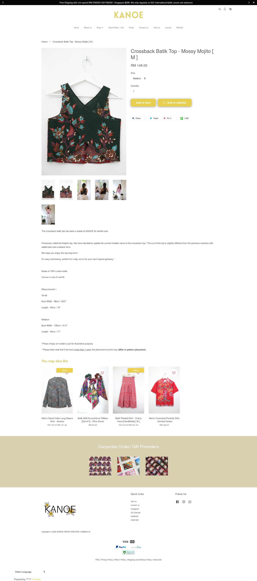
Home (76, 27)
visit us (134, 501)
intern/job (135, 519)
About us (88, 27)
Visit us (156, 27)
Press (131, 27)
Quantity (135, 85)
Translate (36, 579)
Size (133, 72)
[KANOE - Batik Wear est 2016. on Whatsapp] (190, 503)
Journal (168, 27)
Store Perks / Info (116, 27)
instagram (135, 508)
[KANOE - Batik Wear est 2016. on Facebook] (177, 503)
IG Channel (135, 512)
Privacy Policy (107, 559)
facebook (134, 516)
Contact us (143, 27)
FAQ (97, 559)
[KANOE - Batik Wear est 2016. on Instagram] (184, 503)
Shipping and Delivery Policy (139, 559)
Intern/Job (157, 559)
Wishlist (179, 27)
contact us (135, 505)
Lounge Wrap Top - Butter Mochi (237, 573)
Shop (99, 27)
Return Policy (120, 559)
